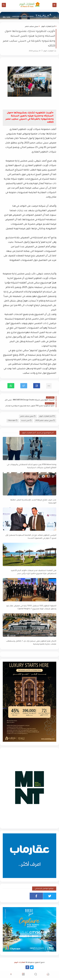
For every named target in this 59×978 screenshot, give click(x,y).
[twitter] (49, 896)
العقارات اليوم (20, 962)
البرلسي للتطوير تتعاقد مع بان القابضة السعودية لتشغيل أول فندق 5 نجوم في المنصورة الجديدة (30, 536)
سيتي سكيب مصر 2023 (44, 421)
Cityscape (11, 421)
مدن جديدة (25, 421)
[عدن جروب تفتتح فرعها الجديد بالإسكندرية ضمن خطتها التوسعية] (29, 483)
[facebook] (36, 896)
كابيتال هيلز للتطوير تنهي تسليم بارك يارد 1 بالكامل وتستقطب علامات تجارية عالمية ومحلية (31, 642)
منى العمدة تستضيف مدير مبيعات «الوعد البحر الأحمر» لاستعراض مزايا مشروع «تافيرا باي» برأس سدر (33, 572)
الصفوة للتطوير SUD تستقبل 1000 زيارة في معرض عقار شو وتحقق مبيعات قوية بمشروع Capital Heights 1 (31, 607)
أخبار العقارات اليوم (48, 27)
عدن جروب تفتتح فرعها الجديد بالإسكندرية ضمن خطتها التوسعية (33, 501)
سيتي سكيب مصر (31, 27)
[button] (36, 385)
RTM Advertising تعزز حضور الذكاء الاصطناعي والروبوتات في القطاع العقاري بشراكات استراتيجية (31, 466)
